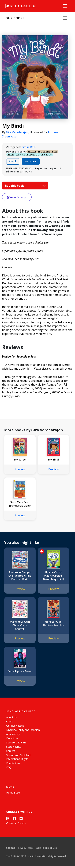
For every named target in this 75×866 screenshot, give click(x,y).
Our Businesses (15, 725)
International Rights (17, 759)
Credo (9, 721)
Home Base (13, 792)
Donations (12, 738)
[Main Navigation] (65, 6)
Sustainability (13, 746)
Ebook (13, 161)
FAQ (8, 767)
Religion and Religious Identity (29, 154)
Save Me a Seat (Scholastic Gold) (20, 503)
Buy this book (15, 186)
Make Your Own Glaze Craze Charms (20, 625)
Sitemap (11, 847)
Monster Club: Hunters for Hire (53, 623)
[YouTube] (21, 818)
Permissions (13, 763)
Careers (10, 751)
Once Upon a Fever (20, 671)
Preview (20, 469)
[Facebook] (14, 818)
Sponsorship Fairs (16, 742)
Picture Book (29, 147)
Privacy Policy (25, 847)
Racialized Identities (42, 151)
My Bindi (53, 459)
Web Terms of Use (46, 847)
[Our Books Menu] (65, 18)
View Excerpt (18, 197)
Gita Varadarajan (17, 132)
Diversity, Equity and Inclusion (23, 730)
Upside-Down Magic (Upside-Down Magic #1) (53, 575)
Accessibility (13, 734)
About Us (11, 717)
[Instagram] (7, 818)
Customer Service (16, 823)
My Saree (20, 459)
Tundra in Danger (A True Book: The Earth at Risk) (19, 575)
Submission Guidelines (18, 755)
